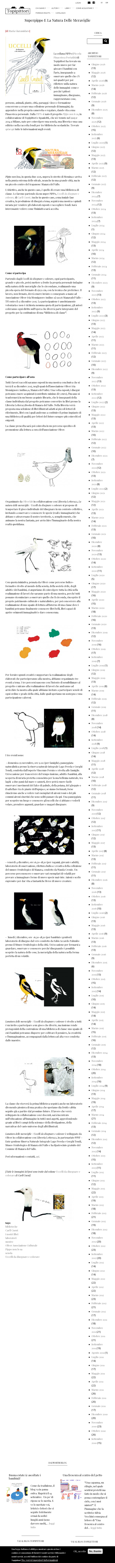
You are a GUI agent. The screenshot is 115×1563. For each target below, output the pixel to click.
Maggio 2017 (98, 842)
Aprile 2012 (97, 1287)
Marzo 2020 (98, 607)
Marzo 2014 (97, 1114)
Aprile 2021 (97, 509)
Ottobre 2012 (98, 1245)
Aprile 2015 (97, 1020)
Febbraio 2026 (99, 93)
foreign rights (43, 13)
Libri (67, 8)
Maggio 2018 (98, 760)
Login (78, 3)
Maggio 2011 (98, 1373)
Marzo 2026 (97, 85)
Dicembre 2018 (99, 715)
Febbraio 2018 (98, 785)
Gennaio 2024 (98, 274)
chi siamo (40, 8)
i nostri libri (11, 1234)
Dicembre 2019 (99, 632)
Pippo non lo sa (13, 1249)
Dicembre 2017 (99, 801)
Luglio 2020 (98, 575)
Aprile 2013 (97, 1196)
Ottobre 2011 (98, 1336)
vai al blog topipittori (30, 1541)
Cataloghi (60, 13)
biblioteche (11, 1226)
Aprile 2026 (97, 80)
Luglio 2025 (97, 142)
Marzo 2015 (97, 1028)
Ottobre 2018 (98, 731)
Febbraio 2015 (98, 1036)
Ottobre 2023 (98, 299)
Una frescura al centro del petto (82, 1475)
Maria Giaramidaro (19, 31)
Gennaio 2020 (98, 624)
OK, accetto (80, 1551)
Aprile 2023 (97, 336)
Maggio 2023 (98, 328)
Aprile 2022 (97, 422)
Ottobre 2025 (98, 126)
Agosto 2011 (97, 1352)
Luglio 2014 (97, 1085)
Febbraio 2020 (99, 616)
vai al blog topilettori (84, 1541)
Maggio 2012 (98, 1278)
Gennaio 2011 (98, 1406)
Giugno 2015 (98, 1003)
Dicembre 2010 (99, 1414)
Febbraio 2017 (98, 863)
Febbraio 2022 (99, 439)
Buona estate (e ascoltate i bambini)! (25, 1476)
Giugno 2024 (98, 233)
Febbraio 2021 (98, 525)
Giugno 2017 (98, 834)
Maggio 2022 (98, 414)
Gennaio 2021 (98, 533)
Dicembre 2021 (99, 455)
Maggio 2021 (98, 501)
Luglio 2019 (97, 665)
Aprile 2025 (97, 163)
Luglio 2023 (97, 315)
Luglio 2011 (97, 1357)
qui (7, 129)
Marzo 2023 (97, 344)
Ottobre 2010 (98, 1430)
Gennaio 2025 (98, 184)
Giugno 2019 (98, 669)
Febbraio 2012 (98, 1303)
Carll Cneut (24, 197)
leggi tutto (96, 1527)
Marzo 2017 (97, 855)
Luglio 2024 (97, 225)
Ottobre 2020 (98, 558)
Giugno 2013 (98, 1180)
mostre (9, 1241)
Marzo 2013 (97, 1205)
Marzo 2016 (97, 938)
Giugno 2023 (98, 320)
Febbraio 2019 (99, 698)
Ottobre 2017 (98, 818)
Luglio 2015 (97, 995)
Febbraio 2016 (99, 946)
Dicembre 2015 (99, 962)
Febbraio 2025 (99, 176)
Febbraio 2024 (99, 266)
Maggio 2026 (98, 72)
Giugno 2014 (98, 1090)
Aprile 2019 (97, 686)
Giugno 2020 (98, 583)
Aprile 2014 (97, 1106)
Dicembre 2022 (99, 369)
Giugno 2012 (98, 1270)
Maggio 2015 (98, 1011)
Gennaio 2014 (98, 1131)
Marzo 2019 (97, 690)
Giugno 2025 (98, 147)
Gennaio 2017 (98, 871)
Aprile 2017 (97, 851)
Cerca (107, 41)
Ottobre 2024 (98, 209)
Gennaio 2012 (98, 1311)
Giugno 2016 (98, 917)
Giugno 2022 (98, 406)
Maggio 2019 (98, 678)
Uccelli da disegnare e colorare (22, 1256)
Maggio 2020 (98, 591)
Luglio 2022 (97, 402)
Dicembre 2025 (99, 109)
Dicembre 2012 (99, 1229)
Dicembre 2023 (99, 282)
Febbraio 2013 (98, 1213)
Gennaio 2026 (98, 101)
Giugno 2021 (98, 493)
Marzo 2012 (97, 1295)
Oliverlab (28, 501)
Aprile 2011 (97, 1381)
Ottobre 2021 (98, 472)
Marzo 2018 (97, 777)
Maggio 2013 (98, 1188)
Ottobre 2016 (98, 896)
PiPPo (39, 114)
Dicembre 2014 (99, 1052)
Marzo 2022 (97, 431)
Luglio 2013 (97, 1172)
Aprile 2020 (97, 599)
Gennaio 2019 (98, 707)
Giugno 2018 (98, 752)
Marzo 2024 (97, 258)
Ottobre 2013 (98, 1155)
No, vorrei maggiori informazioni (39, 1560)
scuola (8, 1253)
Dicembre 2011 (99, 1319)
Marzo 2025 (97, 167)
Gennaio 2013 (98, 1221)
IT (102, 2)
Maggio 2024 (98, 241)
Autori (55, 8)
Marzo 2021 (97, 517)
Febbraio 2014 (99, 1122)
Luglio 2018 (97, 748)
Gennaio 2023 (98, 360)
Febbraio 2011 (98, 1398)
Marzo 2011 (97, 1389)
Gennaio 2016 (98, 954)
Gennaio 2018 (98, 793)
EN (107, 2)
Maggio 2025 (98, 155)
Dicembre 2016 (99, 879)
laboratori (10, 1238)
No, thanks (95, 1551)
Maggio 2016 (98, 925)
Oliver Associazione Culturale (21, 1245)
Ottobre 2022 (98, 385)
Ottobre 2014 (98, 1069)
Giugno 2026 (98, 64)
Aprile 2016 (97, 933)
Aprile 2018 (97, 768)
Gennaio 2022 (98, 447)
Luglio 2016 (97, 912)
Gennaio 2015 (98, 1044)
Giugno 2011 (98, 1365)
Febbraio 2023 (99, 352)
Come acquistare (84, 8)
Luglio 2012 (97, 1262)
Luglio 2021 (97, 488)
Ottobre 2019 (98, 649)
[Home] (17, 10)
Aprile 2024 (97, 249)
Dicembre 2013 (99, 1139)
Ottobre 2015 (98, 979)
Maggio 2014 (98, 1098)
